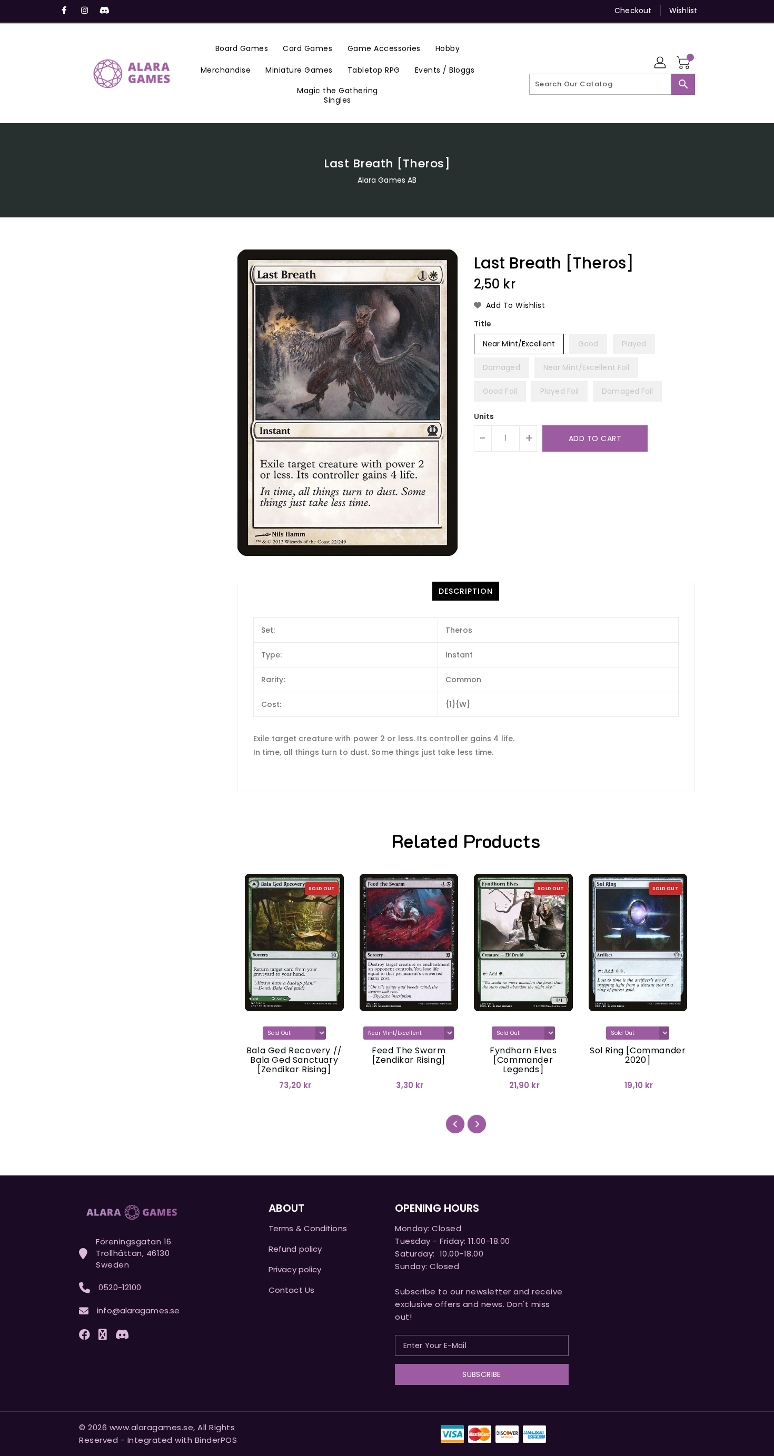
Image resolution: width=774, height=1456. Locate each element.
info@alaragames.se (138, 1310)
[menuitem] (242, 48)
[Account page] (660, 63)
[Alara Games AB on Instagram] (84, 10)
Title (483, 323)
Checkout (632, 10)
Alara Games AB (387, 180)
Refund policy (295, 1248)
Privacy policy (295, 1269)
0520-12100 (119, 1287)
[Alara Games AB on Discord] (104, 10)
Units (484, 416)
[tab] (465, 591)
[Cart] (684, 63)
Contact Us (291, 1289)
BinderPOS (216, 1439)
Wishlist (683, 10)
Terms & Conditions (308, 1228)
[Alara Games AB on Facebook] (64, 10)
